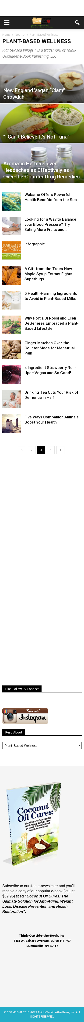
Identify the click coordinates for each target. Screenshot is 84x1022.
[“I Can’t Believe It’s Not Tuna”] (42, 129)
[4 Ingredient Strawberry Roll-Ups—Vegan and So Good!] (11, 374)
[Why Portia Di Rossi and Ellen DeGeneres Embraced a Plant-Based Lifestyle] (11, 325)
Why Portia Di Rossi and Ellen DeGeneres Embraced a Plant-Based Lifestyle (51, 323)
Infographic (34, 244)
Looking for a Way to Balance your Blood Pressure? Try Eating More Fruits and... (50, 224)
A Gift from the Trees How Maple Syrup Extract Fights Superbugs (48, 273)
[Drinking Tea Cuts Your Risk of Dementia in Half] (11, 399)
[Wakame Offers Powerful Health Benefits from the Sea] (11, 201)
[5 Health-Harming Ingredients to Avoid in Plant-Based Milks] (11, 300)
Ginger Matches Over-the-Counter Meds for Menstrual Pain (49, 348)
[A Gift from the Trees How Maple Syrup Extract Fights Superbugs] (11, 275)
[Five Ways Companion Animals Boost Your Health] (11, 423)
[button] (77, 22)
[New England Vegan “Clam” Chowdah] (42, 89)
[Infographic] (11, 250)
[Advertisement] (42, 8)
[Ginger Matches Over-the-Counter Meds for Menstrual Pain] (11, 349)
